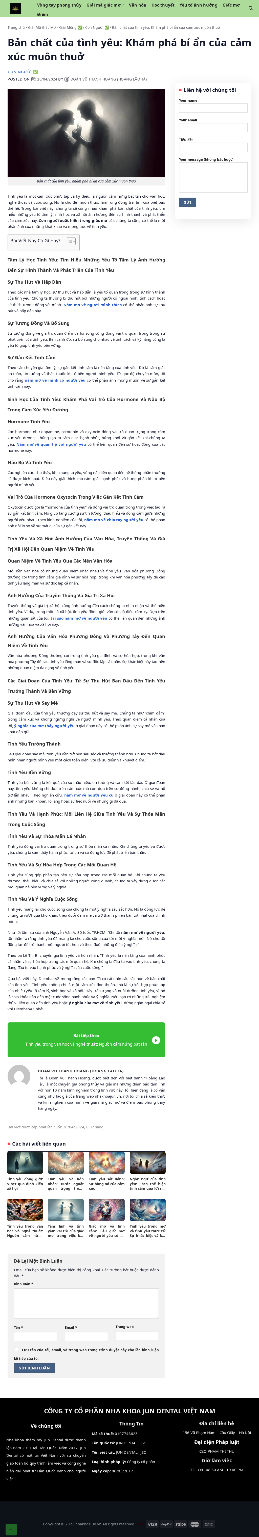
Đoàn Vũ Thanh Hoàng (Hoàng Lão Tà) (109, 79)
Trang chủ (16, 27)
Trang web (125, 1326)
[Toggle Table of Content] (68, 241)
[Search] (250, 8)
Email (71, 1327)
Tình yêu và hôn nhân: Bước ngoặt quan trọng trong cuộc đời (66, 1184)
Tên (18, 1327)
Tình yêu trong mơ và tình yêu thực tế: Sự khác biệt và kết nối (148, 1231)
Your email (188, 120)
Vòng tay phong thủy (59, 5)
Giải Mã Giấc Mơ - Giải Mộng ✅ (55, 27)
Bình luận (23, 1283)
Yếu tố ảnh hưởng (199, 5)
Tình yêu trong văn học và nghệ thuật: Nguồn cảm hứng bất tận (25, 1231)
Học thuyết (163, 5)
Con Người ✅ (97, 27)
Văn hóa (137, 5)
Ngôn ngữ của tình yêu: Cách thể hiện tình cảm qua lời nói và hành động (148, 1184)
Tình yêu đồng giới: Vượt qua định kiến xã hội (25, 1183)
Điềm (42, 14)
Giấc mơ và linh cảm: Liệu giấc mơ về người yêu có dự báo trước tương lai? (107, 1231)
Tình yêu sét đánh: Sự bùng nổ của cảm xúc (107, 1183)
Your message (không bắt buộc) (206, 159)
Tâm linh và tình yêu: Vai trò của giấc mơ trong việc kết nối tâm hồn (66, 1231)
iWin (140, 1523)
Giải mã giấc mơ (104, 5)
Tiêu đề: (186, 140)
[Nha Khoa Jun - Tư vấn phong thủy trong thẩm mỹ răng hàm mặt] (15, 8)
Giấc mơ (231, 5)
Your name (188, 100)
